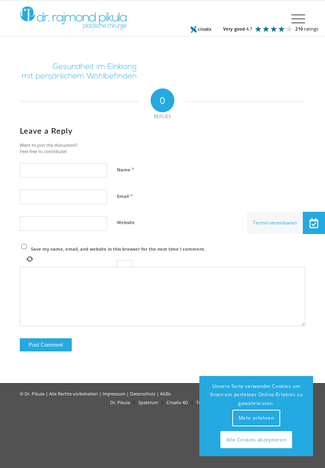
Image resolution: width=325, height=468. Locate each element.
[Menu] (294, 18)
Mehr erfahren (256, 417)
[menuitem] (294, 18)
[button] (314, 223)
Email (125, 195)
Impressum (114, 394)
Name (125, 169)
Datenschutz (142, 394)
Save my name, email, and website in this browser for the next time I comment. (118, 249)
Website (126, 222)
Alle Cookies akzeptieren (256, 439)
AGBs (165, 394)
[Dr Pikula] (73, 18)
